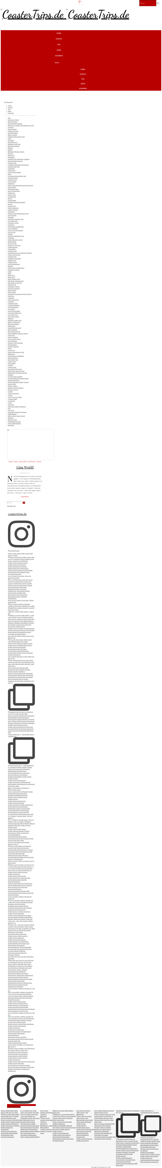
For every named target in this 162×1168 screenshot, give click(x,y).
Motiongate (11, 326)
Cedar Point (11, 170)
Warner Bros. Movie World (16, 416)
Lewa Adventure (13, 307)
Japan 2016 (11, 277)
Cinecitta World (13, 178)
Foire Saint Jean (13, 221)
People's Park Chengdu (15, 343)
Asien (59, 50)
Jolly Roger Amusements (16, 281)
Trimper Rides (12, 399)
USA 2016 (11, 410)
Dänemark (11, 183)
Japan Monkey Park (14, 279)
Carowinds (11, 169)
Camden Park (12, 163)
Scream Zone (12, 367)
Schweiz (10, 365)
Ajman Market (12, 129)
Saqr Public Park (13, 360)
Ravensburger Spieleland (16, 356)
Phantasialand (12, 345)
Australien (11, 140)
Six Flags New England (15, 377)
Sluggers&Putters (13, 380)
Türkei (10, 403)
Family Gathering (13, 208)
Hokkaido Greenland (14, 258)
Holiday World (12, 262)
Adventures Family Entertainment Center (21, 125)
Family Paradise (13, 210)
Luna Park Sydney (13, 317)
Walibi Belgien (12, 414)
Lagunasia (11, 298)
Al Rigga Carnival (13, 131)
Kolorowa (11, 296)
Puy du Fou (11, 350)
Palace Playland (13, 337)
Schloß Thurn (12, 362)
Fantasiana (11, 212)
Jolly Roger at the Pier (15, 283)
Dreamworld (12, 197)
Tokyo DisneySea (13, 393)
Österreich (11, 335)
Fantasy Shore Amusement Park (18, 213)
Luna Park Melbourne (14, 313)
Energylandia (12, 200)
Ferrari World (12, 215)
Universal (11, 405)
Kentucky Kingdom (14, 288)
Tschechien (11, 401)
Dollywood (11, 193)
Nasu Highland (12, 330)
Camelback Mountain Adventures (18, 165)
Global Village (12, 242)
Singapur (10, 375)
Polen (9, 348)
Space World (12, 384)
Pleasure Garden (13, 347)
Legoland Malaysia (14, 305)
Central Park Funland (14, 172)
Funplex (10, 234)
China (9, 174)
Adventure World (13, 120)
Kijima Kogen (12, 290)
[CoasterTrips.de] (33, 14)
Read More (25, 496)
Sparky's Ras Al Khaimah (15, 388)
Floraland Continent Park (15, 219)
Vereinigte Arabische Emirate (17, 412)
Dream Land (12, 195)
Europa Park (12, 206)
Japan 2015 (11, 275)
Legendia (11, 302)
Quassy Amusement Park (16, 352)
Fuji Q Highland (12, 228)
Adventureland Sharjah (15, 124)
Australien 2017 (13, 142)
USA (58, 44)
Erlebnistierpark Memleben (16, 202)
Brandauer (11, 157)
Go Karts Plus (12, 243)
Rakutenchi (11, 354)
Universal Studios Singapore (17, 407)
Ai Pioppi (10, 127)
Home (59, 33)
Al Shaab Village (13, 133)
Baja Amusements (14, 146)
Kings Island (12, 292)
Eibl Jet (10, 198)
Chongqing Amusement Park (17, 176)
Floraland (11, 217)
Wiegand (10, 418)
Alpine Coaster (12, 135)
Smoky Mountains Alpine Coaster (18, 382)
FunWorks (11, 238)
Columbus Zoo (12, 180)
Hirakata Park (12, 257)
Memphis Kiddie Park (14, 320)
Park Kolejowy (12, 341)
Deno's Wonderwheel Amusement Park (20, 185)
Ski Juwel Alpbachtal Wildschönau (18, 378)
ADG (9, 118)
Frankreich (11, 225)
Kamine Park (12, 285)
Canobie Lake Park (14, 167)
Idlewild (10, 266)
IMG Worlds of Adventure (16, 268)
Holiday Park (12, 260)
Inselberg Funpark (13, 270)
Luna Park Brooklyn (14, 311)
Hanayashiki (11, 249)
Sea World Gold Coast (15, 369)
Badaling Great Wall (14, 144)
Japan (9, 273)
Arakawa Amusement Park (16, 137)
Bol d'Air (10, 154)
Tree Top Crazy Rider (15, 397)
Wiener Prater (12, 420)
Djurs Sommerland (14, 191)
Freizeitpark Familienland (16, 227)
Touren (10, 395)
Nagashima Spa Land (14, 328)
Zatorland (11, 425)
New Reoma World (14, 332)
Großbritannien (12, 247)
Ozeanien (59, 55)
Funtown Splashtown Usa (16, 236)
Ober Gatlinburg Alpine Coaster (18, 333)
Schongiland (11, 363)
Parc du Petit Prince (14, 339)
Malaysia (10, 318)
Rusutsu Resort (13, 358)
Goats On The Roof (14, 245)
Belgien (10, 150)
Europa (59, 39)
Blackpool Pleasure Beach (16, 152)
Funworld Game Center (15, 240)
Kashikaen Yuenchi (14, 287)
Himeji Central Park (14, 255)
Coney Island (12, 182)
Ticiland (10, 392)
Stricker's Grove (13, 390)
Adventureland (12, 122)
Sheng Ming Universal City (16, 371)
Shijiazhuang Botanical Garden (17, 373)
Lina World (11, 309)
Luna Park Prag (13, 315)
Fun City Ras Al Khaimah (15, 230)
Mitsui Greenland (13, 324)
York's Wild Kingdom (14, 423)
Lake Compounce (13, 300)
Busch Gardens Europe (15, 161)
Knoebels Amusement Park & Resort (20, 294)
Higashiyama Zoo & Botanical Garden (20, 253)
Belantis (10, 148)
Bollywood (11, 155)
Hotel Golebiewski (14, 264)
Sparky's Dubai (12, 386)
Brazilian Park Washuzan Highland (18, 159)
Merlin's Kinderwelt (14, 322)
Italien (10, 272)
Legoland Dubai (13, 303)
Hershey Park (12, 251)
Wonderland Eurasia (14, 422)
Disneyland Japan (13, 189)
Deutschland (12, 187)
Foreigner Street (13, 223)
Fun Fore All (11, 232)
